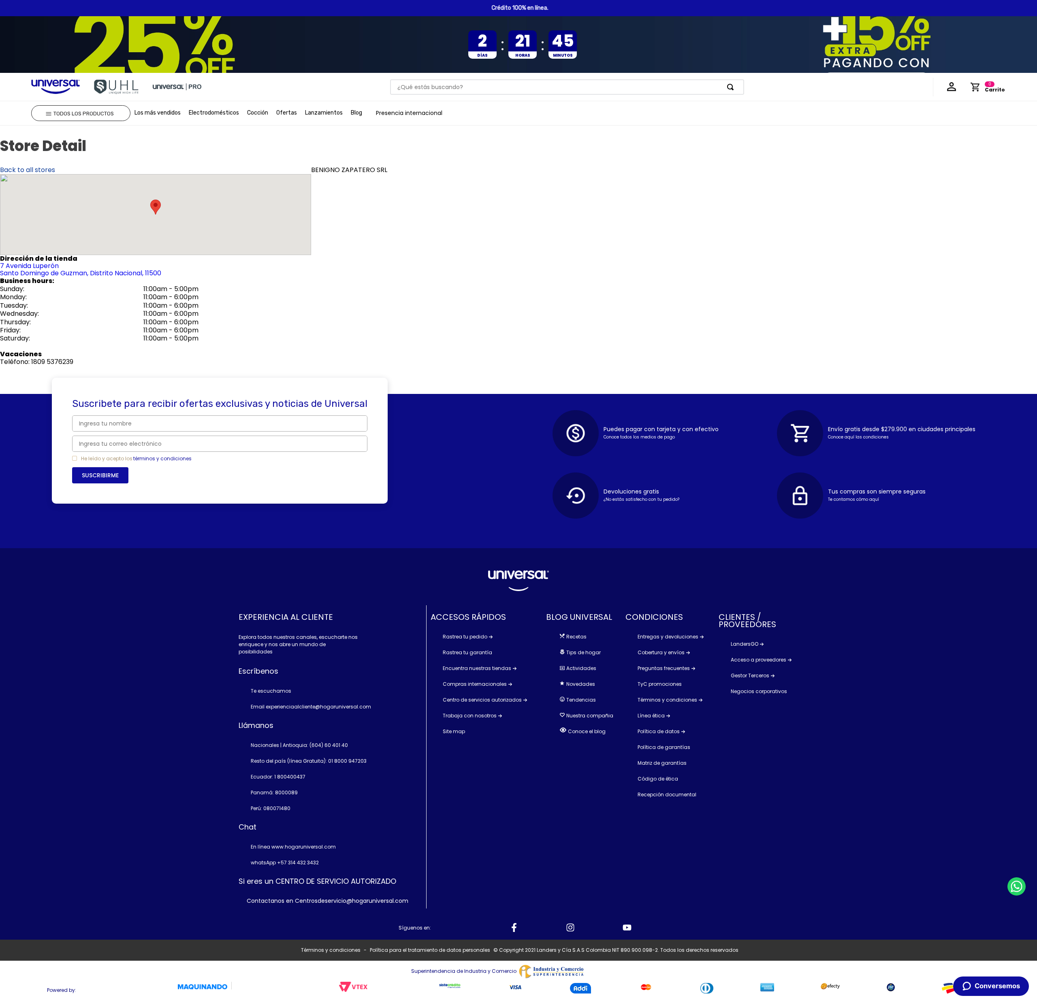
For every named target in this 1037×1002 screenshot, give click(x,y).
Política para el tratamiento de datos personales (430, 950)
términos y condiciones (162, 458)
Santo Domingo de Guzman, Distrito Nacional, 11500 (80, 269)
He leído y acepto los (106, 459)
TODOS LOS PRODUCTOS (83, 114)
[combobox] (567, 87)
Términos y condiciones (331, 950)
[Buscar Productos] (732, 87)
